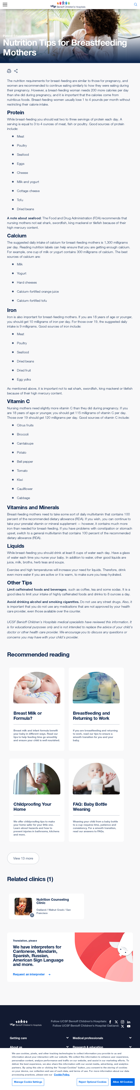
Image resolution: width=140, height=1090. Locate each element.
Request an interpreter (29, 974)
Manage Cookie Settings (28, 1081)
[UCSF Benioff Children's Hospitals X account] (116, 1022)
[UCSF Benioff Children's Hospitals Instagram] (122, 1022)
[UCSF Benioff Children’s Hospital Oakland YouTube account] (128, 1026)
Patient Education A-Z (18, 35)
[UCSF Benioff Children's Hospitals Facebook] (110, 1022)
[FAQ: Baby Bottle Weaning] (96, 800)
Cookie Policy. (62, 1074)
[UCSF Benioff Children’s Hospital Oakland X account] (122, 1026)
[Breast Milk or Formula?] (37, 709)
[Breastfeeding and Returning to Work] (96, 709)
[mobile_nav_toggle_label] (5, 4)
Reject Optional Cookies (92, 1081)
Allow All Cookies (123, 1081)
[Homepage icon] (71, 4)
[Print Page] (9, 71)
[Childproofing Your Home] (37, 800)
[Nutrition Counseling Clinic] (46, 906)
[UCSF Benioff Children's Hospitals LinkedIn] (128, 1022)
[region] (70, 1069)
